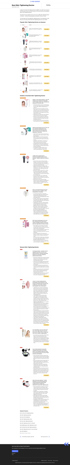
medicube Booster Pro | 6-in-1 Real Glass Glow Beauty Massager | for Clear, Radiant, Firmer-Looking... (35, 76)
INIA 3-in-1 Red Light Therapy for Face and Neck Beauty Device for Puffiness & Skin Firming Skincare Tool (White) (40, 190)
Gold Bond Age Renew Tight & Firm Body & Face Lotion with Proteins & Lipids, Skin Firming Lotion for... (35, 63)
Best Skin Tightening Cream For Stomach (27, 423)
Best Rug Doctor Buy (44, 436)
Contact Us (15, 451)
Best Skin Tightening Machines (25, 415)
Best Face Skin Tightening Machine (26, 421)
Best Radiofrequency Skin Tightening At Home (28, 425)
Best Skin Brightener (23, 431)
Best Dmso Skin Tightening (25, 417)
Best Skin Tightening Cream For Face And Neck (28, 429)
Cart (12, 454)
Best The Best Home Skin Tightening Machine (28, 427)
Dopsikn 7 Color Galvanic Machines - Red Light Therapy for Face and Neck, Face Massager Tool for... (35, 29)
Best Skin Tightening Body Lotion (26, 419)
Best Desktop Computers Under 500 (28, 436)
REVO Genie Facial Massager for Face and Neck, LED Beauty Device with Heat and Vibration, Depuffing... (35, 56)
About (13, 453)
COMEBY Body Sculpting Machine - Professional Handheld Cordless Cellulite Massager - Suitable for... (35, 42)
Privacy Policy (50, 460)
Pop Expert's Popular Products (25, 433)
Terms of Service (55, 460)
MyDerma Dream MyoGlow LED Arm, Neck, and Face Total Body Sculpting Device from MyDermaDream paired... (35, 35)
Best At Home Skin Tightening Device (26, 413)
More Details (46, 29)
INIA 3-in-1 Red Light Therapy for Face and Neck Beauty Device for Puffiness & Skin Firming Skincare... (35, 49)
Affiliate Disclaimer (44, 460)
